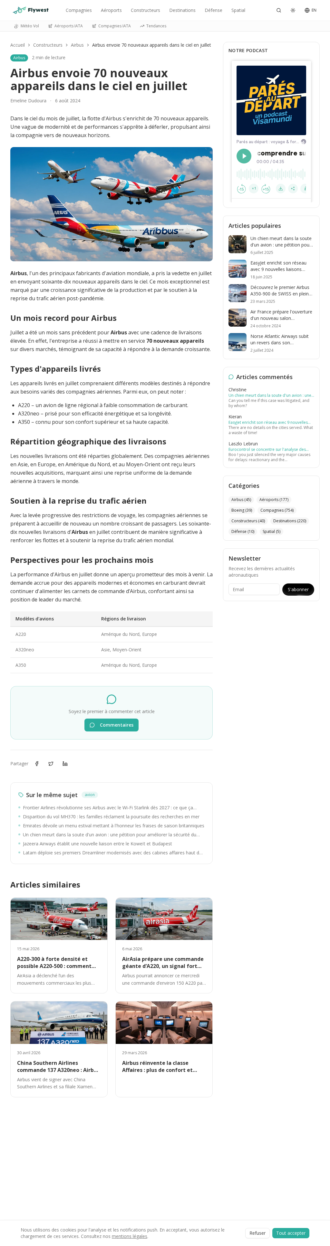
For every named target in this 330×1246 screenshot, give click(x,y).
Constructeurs (145, 10)
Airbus (77, 45)
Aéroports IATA (68, 26)
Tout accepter (291, 1233)
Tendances (156, 26)
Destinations (182, 10)
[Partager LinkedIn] (65, 763)
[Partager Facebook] (37, 763)
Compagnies (79, 10)
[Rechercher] (279, 10)
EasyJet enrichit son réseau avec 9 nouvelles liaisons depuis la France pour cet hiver (268, 422)
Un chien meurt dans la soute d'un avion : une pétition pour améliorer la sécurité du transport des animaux (269, 395)
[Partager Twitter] (51, 763)
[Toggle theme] (293, 10)
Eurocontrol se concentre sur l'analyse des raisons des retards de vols (267, 449)
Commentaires (116, 725)
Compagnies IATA (114, 26)
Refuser (257, 1233)
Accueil (17, 45)
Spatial (238, 10)
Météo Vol (30, 26)
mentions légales (129, 1236)
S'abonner (298, 589)
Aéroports (111, 10)
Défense (213, 10)
